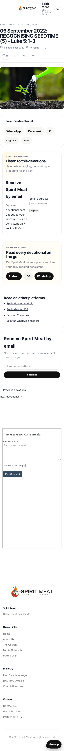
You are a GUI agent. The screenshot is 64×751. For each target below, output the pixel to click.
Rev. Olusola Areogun (15, 675)
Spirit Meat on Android (20, 303)
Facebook (34, 131)
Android (14, 276)
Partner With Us (12, 716)
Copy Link (11, 140)
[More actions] (33, 56)
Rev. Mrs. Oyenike (13, 680)
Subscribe (32, 375)
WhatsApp (13, 131)
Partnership (10, 655)
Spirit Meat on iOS (17, 309)
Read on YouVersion (18, 315)
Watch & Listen (12, 711)
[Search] (57, 9)
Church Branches (13, 686)
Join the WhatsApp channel (23, 320)
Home (6, 633)
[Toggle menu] (7, 8)
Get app (54, 744)
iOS (28, 276)
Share (26, 140)
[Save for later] (15, 56)
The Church (10, 644)
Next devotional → (11, 396)
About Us (8, 639)
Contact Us (9, 705)
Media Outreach (12, 650)
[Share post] (24, 56)
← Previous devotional (13, 389)
